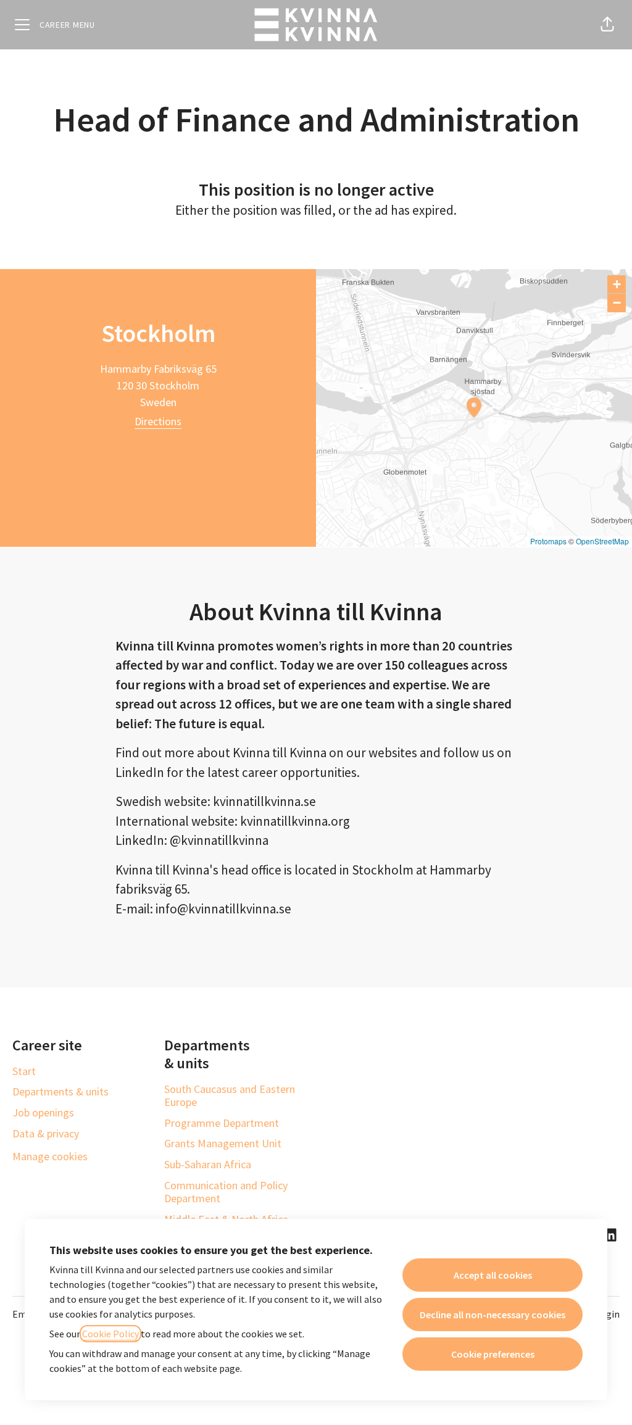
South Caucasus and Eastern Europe (229, 1096)
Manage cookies (50, 1156)
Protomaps (548, 541)
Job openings (43, 1112)
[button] (607, 24)
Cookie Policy (110, 1333)
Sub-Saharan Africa (207, 1164)
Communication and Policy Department (226, 1192)
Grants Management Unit (222, 1143)
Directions (158, 421)
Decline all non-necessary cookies (492, 1314)
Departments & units (60, 1091)
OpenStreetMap (602, 541)
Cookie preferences (492, 1354)
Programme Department (221, 1123)
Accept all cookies (493, 1275)
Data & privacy (45, 1133)
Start (24, 1071)
